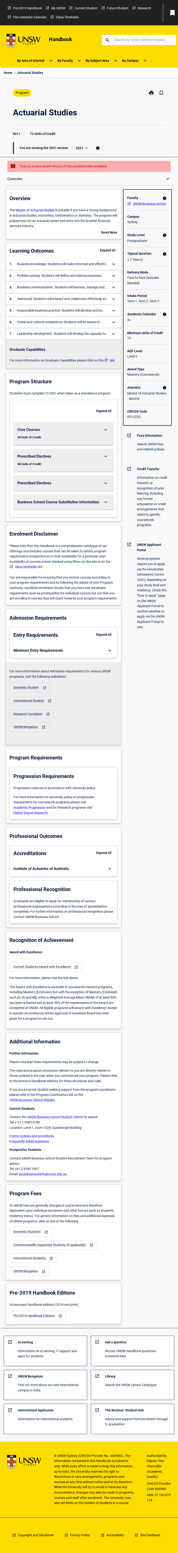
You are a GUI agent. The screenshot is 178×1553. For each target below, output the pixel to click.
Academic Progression (29, 807)
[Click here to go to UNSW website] (23, 42)
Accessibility (115, 1535)
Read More (109, 233)
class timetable (26, 567)
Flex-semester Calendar (30, 17)
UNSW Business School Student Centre (55, 1117)
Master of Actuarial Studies (35, 210)
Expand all (107, 250)
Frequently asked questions (29, 1141)
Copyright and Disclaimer (36, 1535)
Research (144, 8)
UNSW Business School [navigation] (149, 204)
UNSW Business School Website (32, 1100)
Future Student (117, 8)
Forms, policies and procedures (32, 1136)
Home (8, 73)
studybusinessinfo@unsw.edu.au (43, 1174)
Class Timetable (67, 17)
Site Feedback (150, 1535)
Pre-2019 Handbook (27, 8)
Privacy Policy (80, 1535)
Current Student (86, 8)
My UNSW (58, 8)
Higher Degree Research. (31, 813)
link (112, 360)
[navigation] (30, 687)
